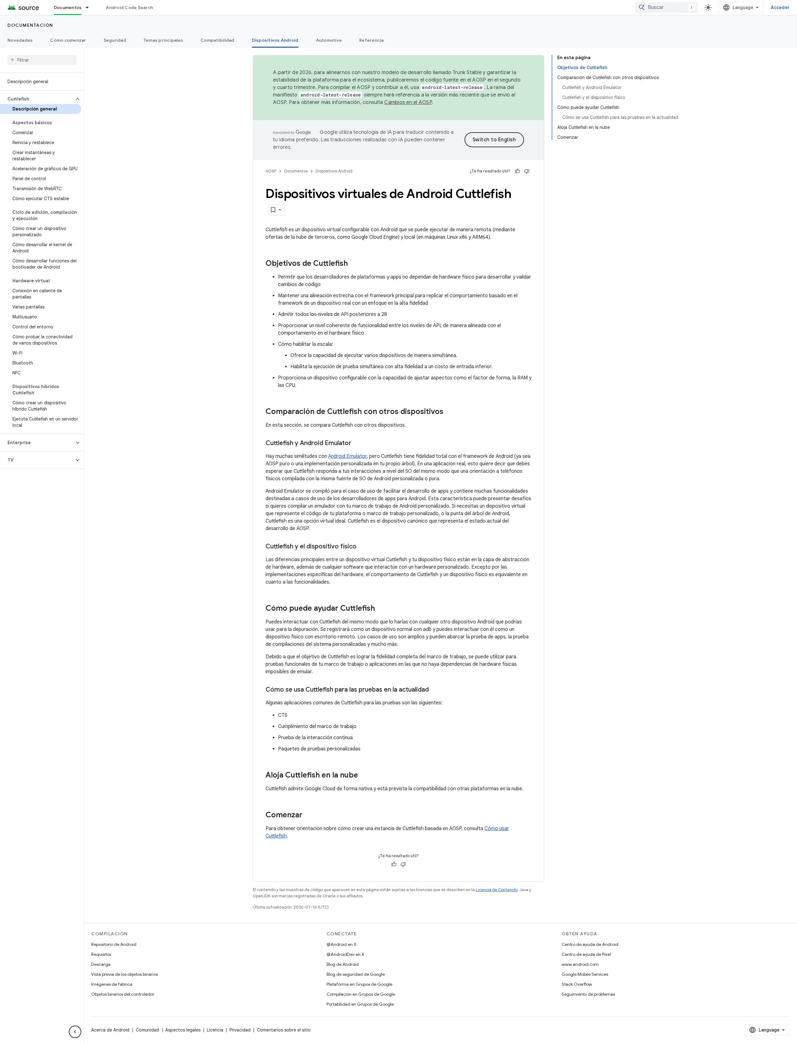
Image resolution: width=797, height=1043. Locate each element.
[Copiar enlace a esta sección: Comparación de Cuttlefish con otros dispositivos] (449, 412)
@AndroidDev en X (345, 954)
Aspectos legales (182, 1029)
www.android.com (580, 964)
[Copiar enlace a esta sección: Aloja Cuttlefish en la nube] (364, 775)
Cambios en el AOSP (408, 102)
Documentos (68, 7)
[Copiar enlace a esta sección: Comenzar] (309, 815)
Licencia (215, 1029)
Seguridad (115, 40)
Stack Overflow (577, 984)
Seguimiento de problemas (588, 994)
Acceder (780, 7)
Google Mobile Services (585, 974)
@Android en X (341, 944)
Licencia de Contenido (496, 889)
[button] (37, 99)
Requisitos (101, 954)
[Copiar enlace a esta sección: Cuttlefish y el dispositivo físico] (362, 547)
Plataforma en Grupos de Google (359, 984)
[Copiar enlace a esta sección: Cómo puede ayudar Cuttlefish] (381, 609)
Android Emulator (347, 456)
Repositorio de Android (113, 944)
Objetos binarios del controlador (122, 994)
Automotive (329, 40)
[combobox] (666, 7)
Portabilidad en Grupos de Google (360, 1004)
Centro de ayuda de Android (590, 944)
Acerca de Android (110, 1029)
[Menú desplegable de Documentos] (90, 7)
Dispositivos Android (275, 40)
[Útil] (517, 171)
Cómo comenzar (68, 40)
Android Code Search (129, 7)
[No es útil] (526, 171)
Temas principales (163, 40)
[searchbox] (41, 60)
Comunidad (147, 1029)
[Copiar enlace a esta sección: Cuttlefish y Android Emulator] (357, 443)
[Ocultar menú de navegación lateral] (75, 1032)
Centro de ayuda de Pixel (586, 954)
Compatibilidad (217, 40)
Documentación (30, 25)
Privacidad (240, 1029)
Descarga (101, 964)
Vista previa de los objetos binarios (124, 974)
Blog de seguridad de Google (356, 974)
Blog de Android (343, 964)
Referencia (371, 40)
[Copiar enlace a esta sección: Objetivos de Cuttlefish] (354, 264)
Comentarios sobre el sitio (284, 1029)
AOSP (271, 171)
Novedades (20, 40)
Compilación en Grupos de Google (361, 994)
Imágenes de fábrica (111, 984)
